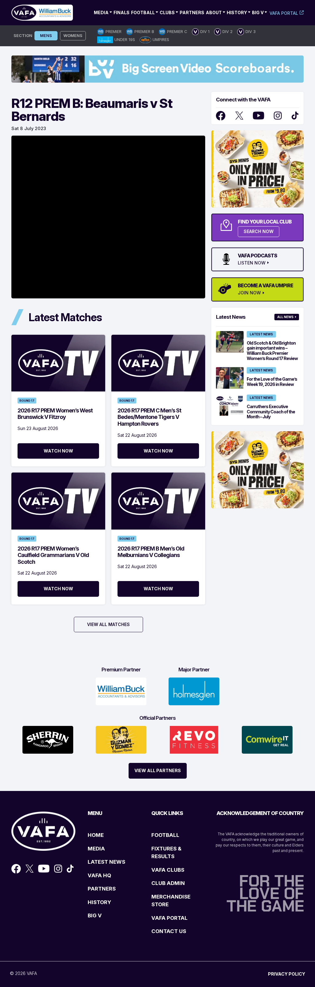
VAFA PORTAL (169, 918)
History (237, 12)
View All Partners (157, 770)
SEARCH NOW (258, 231)
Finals (122, 12)
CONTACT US (168, 931)
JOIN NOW (249, 292)
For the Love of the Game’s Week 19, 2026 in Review (272, 381)
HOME (96, 835)
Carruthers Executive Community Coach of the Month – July (271, 412)
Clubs (167, 12)
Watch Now (58, 450)
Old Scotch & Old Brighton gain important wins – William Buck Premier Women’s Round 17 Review (272, 350)
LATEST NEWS (106, 862)
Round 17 (26, 400)
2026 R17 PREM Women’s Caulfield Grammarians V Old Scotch (53, 555)
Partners (192, 12)
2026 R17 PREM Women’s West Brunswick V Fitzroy (55, 413)
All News (285, 317)
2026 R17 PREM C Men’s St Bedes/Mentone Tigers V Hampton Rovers (149, 417)
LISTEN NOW (251, 262)
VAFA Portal (283, 13)
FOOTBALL (165, 835)
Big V (258, 12)
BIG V (95, 915)
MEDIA (96, 849)
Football (143, 12)
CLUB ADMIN (168, 883)
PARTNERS (102, 889)
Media (101, 12)
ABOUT (214, 12)
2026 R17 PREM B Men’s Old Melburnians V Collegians (151, 552)
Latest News (261, 334)
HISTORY (99, 902)
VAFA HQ (99, 875)
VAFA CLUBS (167, 870)
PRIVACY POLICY (286, 974)
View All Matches (108, 624)
